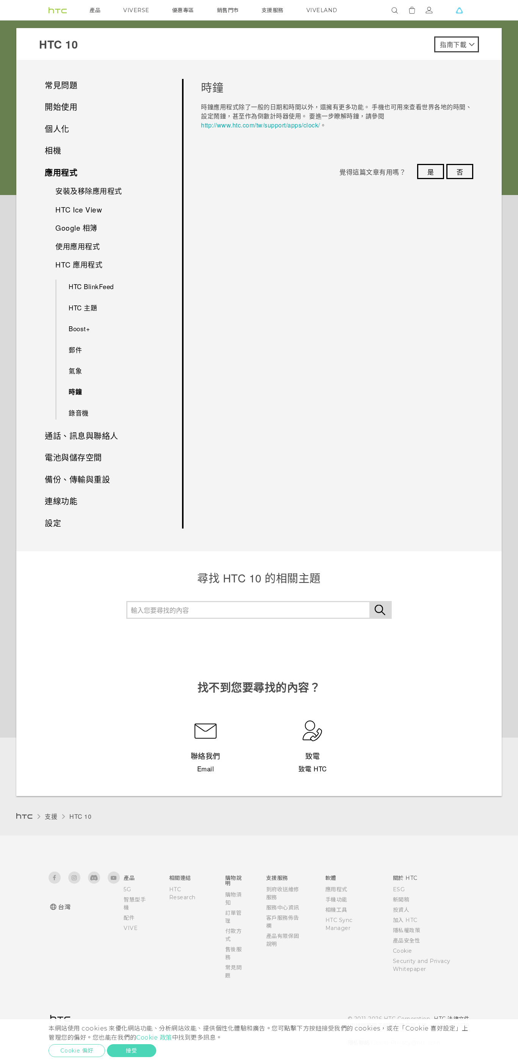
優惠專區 (183, 10)
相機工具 (336, 909)
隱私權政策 (407, 930)
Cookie (402, 950)
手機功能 (336, 899)
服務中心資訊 (282, 907)
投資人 (401, 909)
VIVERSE (136, 10)
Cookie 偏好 (76, 1050)
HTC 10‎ (80, 816)
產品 (94, 10)
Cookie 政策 (154, 1037)
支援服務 (273, 10)
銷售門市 (228, 10)
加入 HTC (405, 920)
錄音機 (79, 412)
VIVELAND (321, 10)
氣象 (75, 370)
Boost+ (79, 328)
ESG (399, 889)
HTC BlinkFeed (91, 286)
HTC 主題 (83, 307)
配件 (129, 917)
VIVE (131, 928)
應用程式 (336, 889)
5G (127, 889)
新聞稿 (401, 899)
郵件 (75, 349)
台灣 (64, 907)
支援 (51, 816)
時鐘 (75, 391)
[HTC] (58, 10)
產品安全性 (407, 940)
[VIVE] (459, 10)
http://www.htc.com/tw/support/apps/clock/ (260, 125)
